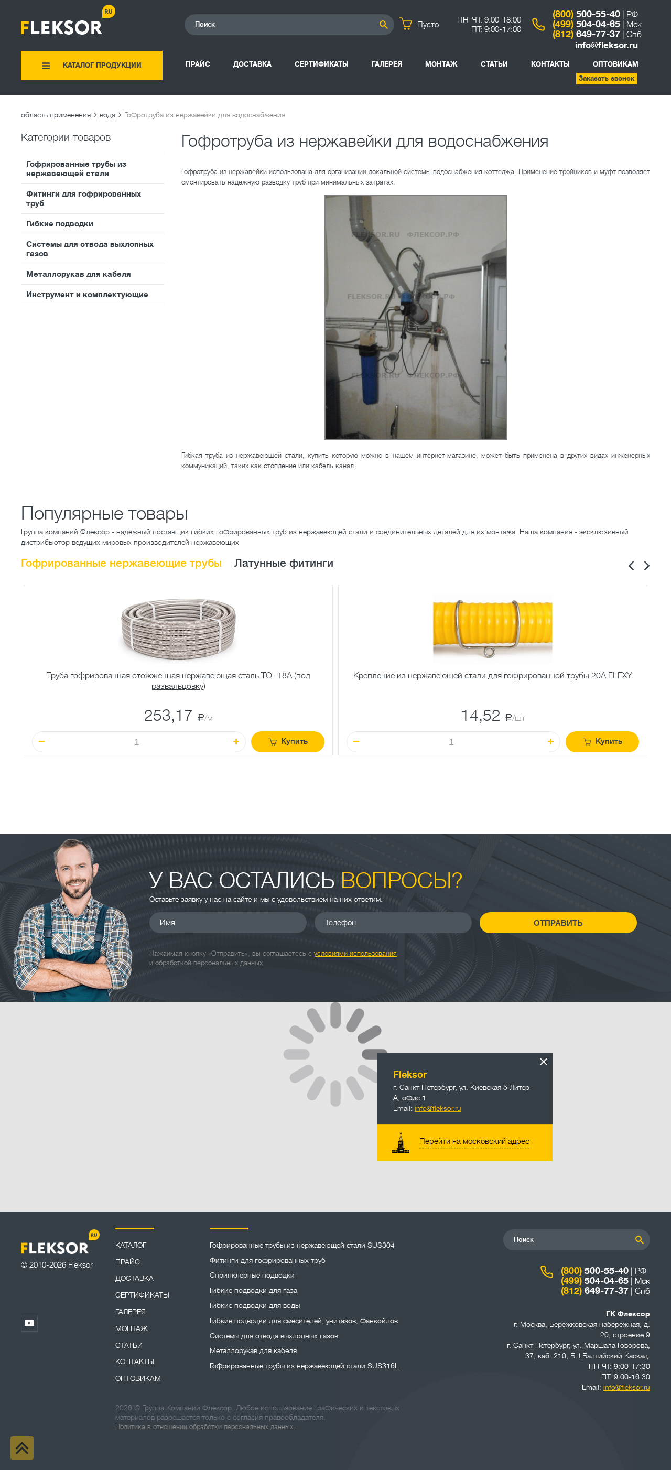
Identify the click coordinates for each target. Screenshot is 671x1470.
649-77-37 (586, 34)
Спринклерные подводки (252, 1275)
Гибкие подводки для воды (255, 1305)
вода (107, 115)
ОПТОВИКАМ (615, 64)
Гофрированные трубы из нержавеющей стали (76, 168)
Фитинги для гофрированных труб (83, 198)
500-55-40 (586, 14)
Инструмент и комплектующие (87, 294)
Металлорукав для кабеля (78, 274)
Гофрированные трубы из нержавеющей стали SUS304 (302, 1245)
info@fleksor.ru (606, 45)
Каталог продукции (102, 65)
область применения (56, 115)
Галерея (387, 64)
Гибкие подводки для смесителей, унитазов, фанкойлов (304, 1320)
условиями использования (355, 953)
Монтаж (441, 64)
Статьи (494, 64)
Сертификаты (322, 64)
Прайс (198, 64)
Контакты (550, 64)
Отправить (558, 922)
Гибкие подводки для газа (253, 1290)
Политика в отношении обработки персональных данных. (205, 1427)
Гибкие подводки (59, 224)
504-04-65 (586, 24)
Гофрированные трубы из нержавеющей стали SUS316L (304, 1365)
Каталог (130, 1245)
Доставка (252, 64)
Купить (294, 741)
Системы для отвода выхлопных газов (90, 249)
